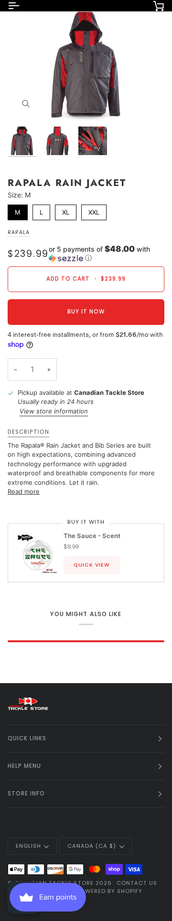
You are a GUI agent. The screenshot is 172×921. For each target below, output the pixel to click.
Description (28, 432)
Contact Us (137, 883)
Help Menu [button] (24, 766)
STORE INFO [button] (26, 793)
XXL (94, 210)
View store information (54, 411)
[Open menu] (22, 5)
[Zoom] (25, 103)
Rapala (19, 232)
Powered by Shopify (109, 891)
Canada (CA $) (91, 846)
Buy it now (86, 311)
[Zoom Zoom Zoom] (86, 66)
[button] (106, 254)
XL (66, 210)
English (28, 846)
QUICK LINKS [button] (27, 738)
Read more (24, 491)
